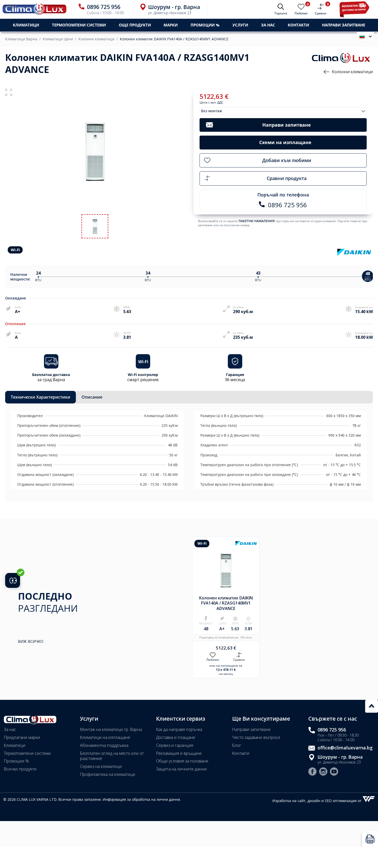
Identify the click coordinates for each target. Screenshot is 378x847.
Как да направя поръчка (179, 729)
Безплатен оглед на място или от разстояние (112, 755)
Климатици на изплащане (105, 737)
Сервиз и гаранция (174, 745)
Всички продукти (20, 769)
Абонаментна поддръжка (104, 745)
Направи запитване (251, 729)
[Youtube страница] (334, 772)
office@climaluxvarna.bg (345, 748)
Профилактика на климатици (107, 774)
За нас (268, 24)
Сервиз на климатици (101, 766)
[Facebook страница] (312, 772)
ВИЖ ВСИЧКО (30, 641)
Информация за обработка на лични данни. (142, 799)
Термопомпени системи (27, 753)
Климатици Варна (21, 39)
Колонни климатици (96, 39)
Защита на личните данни (181, 769)
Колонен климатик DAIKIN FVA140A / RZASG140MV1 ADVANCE (174, 39)
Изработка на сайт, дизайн (296, 800)
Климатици (14, 745)
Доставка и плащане (175, 737)
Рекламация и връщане (179, 753)
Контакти (298, 24)
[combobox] (283, 111)
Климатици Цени (58, 39)
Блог (236, 745)
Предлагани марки (22, 737)
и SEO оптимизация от (342, 800)
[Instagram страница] (323, 772)
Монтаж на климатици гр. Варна (111, 729)
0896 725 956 (332, 730)
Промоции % (16, 761)
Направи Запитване (343, 24)
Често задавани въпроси (256, 737)
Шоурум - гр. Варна (340, 757)
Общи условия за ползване (182, 761)
